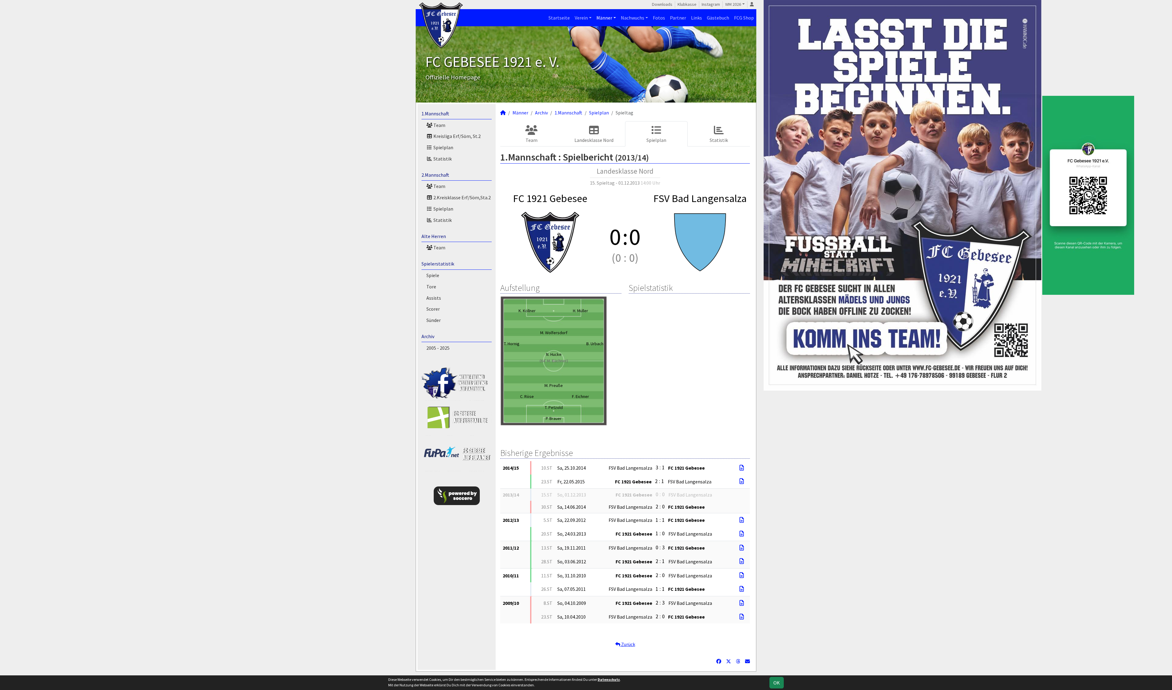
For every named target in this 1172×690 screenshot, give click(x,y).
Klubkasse (687, 4)
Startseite (559, 18)
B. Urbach (594, 343)
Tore (431, 287)
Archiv (427, 336)
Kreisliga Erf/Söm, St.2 (456, 136)
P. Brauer (554, 418)
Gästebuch (718, 18)
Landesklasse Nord (593, 140)
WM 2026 (733, 4)
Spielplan (442, 147)
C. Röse (527, 396)
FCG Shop (744, 18)
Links (696, 18)
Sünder (433, 320)
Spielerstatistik (437, 264)
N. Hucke (554, 354)
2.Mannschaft (435, 175)
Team (438, 125)
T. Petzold (554, 407)
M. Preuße (553, 385)
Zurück (627, 644)
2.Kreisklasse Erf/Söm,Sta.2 (461, 197)
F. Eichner (580, 396)
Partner (678, 18)
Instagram (711, 4)
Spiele (432, 275)
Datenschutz (609, 679)
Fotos (659, 18)
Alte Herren (433, 236)
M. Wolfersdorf (553, 332)
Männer (604, 18)
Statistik (442, 159)
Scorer (433, 309)
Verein (581, 18)
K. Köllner (527, 310)
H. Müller (580, 310)
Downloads (662, 4)
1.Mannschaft (435, 113)
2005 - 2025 (438, 348)
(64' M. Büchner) (554, 360)
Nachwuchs (632, 18)
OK (776, 683)
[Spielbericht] (742, 467)
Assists (433, 298)
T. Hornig (511, 343)
